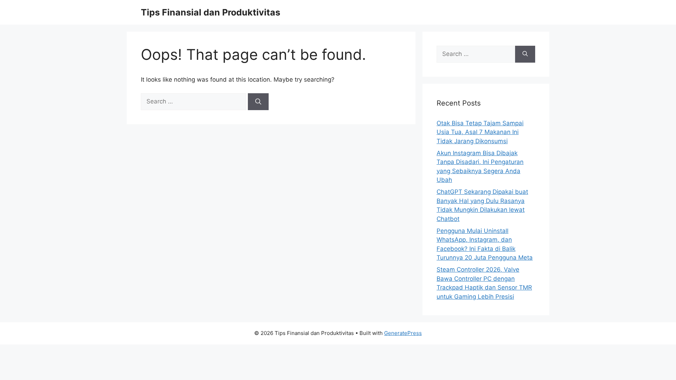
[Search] (258, 101)
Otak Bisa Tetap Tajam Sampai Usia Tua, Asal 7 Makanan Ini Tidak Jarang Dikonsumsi (480, 132)
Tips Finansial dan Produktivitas (210, 12)
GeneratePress (403, 333)
